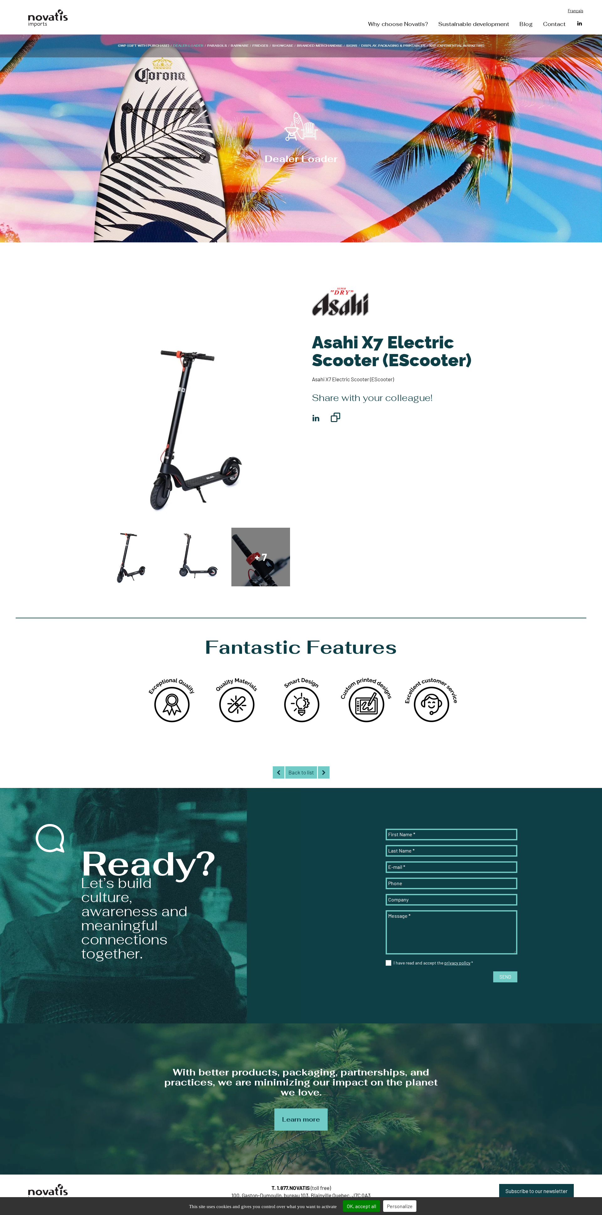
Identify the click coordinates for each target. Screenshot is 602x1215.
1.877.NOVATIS (293, 1188)
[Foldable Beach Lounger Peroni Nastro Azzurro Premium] (278, 772)
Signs (351, 46)
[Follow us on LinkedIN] (579, 24)
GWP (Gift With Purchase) (143, 46)
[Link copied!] (335, 418)
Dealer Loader (188, 46)
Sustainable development (473, 24)
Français (575, 10)
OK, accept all (361, 1206)
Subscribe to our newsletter (536, 1191)
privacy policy (457, 962)
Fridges (260, 46)
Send (505, 977)
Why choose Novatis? (398, 24)
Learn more (301, 1119)
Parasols (217, 46)
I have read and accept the (433, 962)
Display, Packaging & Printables (393, 46)
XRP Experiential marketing (456, 46)
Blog (526, 24)
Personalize (400, 1206)
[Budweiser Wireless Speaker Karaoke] (324, 772)
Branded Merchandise (319, 46)
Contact (554, 24)
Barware (240, 46)
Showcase (282, 46)
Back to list (301, 772)
